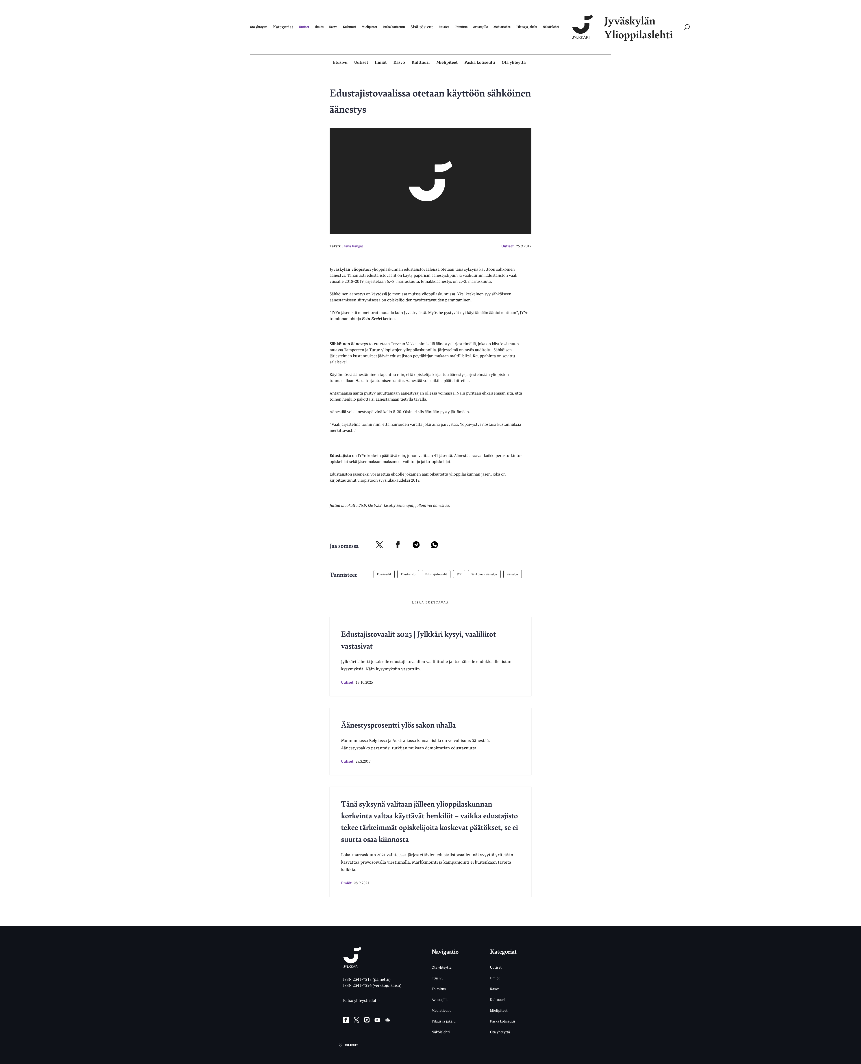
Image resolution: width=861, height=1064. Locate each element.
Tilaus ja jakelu (444, 1021)
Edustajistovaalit (436, 574)
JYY (459, 574)
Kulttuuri (421, 62)
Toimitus (439, 988)
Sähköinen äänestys (484, 574)
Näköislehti (441, 1031)
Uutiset (361, 62)
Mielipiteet (447, 62)
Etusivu (340, 62)
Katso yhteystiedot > (361, 1000)
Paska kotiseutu (479, 62)
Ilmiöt (381, 62)
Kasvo (399, 62)
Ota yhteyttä (514, 62)
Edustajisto (408, 574)
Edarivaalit (384, 574)
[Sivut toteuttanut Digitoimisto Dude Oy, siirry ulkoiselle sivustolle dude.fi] (348, 1045)
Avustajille (440, 999)
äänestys (512, 574)
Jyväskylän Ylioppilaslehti (638, 27)
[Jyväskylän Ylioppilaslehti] (352, 966)
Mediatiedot (441, 1010)
